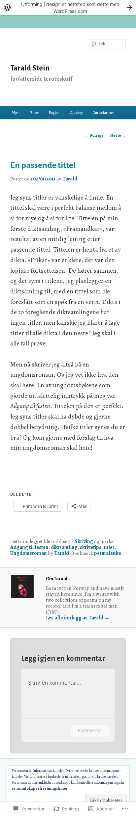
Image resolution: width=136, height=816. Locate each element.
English (54, 112)
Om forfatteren (104, 112)
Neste (118, 135)
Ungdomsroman (28, 553)
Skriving (84, 541)
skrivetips (90, 547)
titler (109, 547)
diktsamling (64, 547)
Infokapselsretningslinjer (44, 788)
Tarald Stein (30, 68)
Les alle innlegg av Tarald (78, 617)
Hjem (16, 112)
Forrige (94, 135)
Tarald (69, 178)
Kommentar (90, 730)
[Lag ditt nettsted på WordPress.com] (68, 7)
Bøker (34, 112)
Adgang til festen (29, 547)
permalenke (107, 553)
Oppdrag (76, 112)
